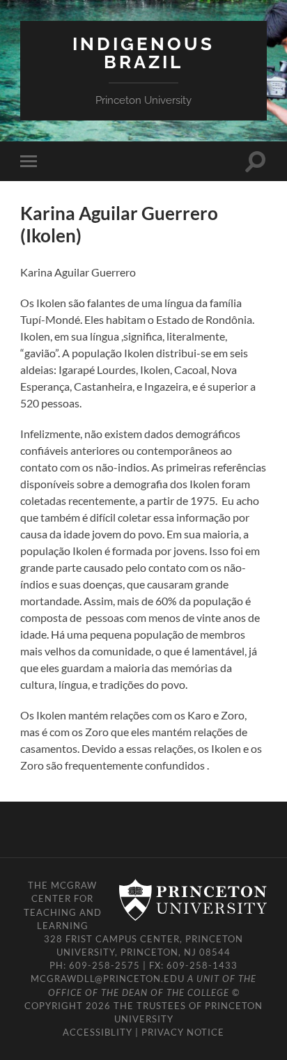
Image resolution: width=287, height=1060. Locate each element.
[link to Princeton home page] (186, 901)
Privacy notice (182, 1032)
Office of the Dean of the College (138, 992)
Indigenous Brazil (143, 52)
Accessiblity (97, 1032)
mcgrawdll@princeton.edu (108, 978)
